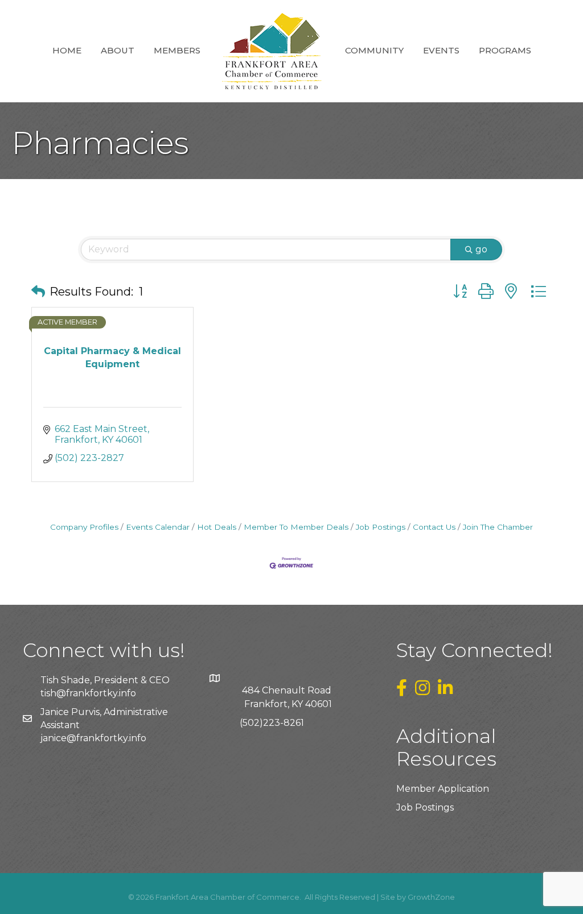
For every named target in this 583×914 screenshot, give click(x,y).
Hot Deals (216, 526)
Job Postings (380, 526)
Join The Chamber (498, 526)
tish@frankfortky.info (88, 693)
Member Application (442, 788)
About (117, 50)
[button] (38, 291)
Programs (505, 50)
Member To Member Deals (296, 526)
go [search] (481, 249)
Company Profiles (84, 526)
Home (66, 50)
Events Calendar (158, 526)
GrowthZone (431, 896)
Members (177, 50)
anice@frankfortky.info (94, 738)
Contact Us (434, 526)
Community (374, 50)
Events (441, 50)
